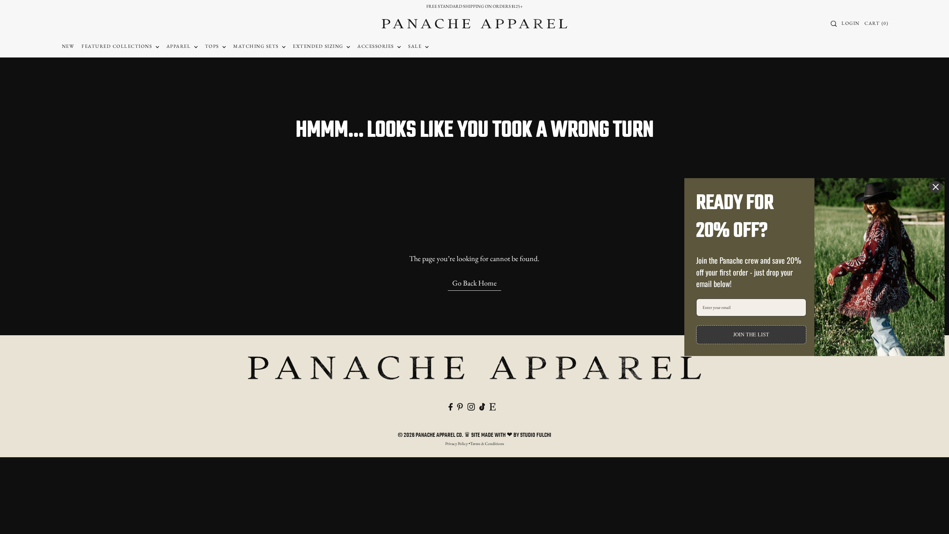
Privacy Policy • (457, 443)
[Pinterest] (460, 405)
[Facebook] (451, 405)
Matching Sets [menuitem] (256, 46)
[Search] (833, 24)
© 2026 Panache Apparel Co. (431, 435)
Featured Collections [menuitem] (118, 46)
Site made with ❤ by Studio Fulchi (511, 435)
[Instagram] (471, 405)
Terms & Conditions (487, 443)
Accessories (376, 46)
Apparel (179, 46)
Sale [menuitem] (415, 46)
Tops (213, 46)
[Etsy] (492, 405)
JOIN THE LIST (751, 334)
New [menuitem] (68, 46)
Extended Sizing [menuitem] (319, 46)
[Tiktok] (482, 405)
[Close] (936, 187)
